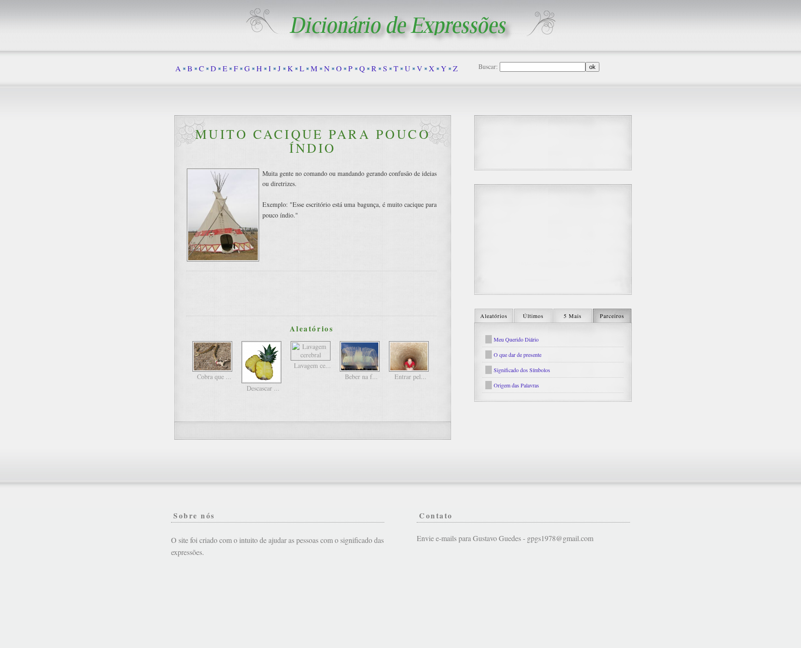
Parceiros (612, 315)
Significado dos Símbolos (522, 370)
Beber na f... (361, 376)
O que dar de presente (517, 354)
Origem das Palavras (516, 385)
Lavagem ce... (312, 365)
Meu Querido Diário (516, 339)
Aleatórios (494, 315)
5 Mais (573, 315)
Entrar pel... (410, 376)
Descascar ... (263, 388)
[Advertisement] (311, 293)
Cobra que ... (214, 376)
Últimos (533, 315)
